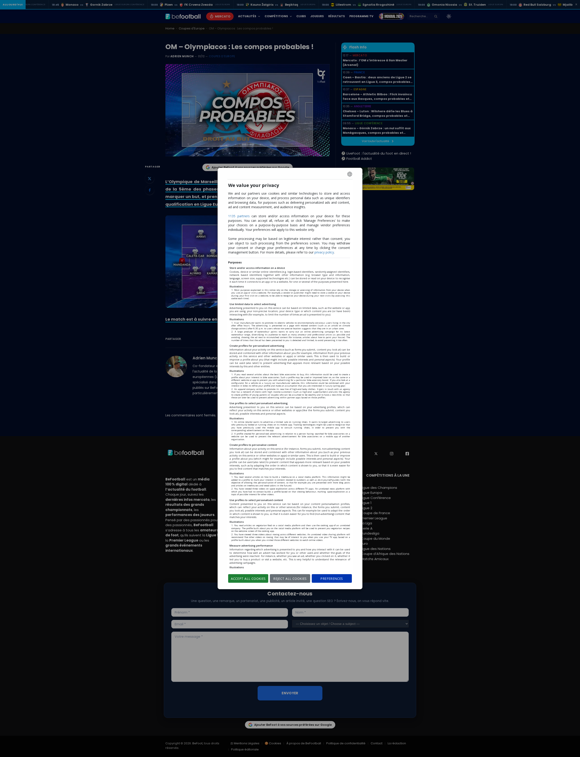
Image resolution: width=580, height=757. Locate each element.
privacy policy (324, 252)
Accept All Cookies (248, 578)
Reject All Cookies (290, 578)
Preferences (331, 578)
